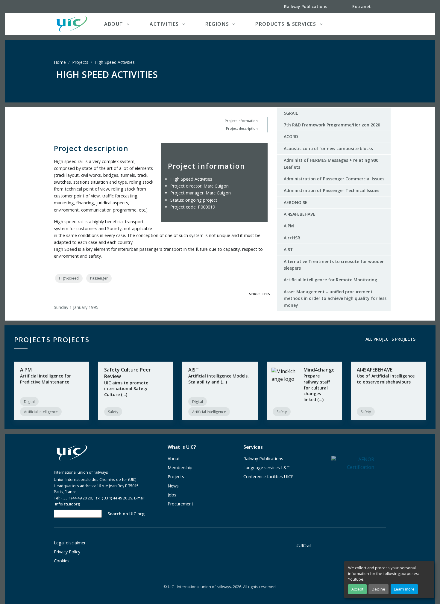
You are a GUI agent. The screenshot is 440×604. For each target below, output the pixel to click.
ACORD (291, 136)
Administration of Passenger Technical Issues (331, 190)
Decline (378, 589)
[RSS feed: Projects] (425, 339)
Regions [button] (217, 24)
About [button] (113, 24)
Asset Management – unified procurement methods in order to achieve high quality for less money (335, 298)
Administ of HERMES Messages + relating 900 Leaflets (331, 163)
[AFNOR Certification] (352, 463)
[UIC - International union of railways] (72, 453)
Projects (80, 62)
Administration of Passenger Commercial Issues (334, 179)
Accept (357, 589)
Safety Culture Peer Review (127, 373)
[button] (373, 23)
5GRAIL (291, 113)
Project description (242, 128)
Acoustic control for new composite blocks (328, 148)
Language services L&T (266, 467)
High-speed (69, 278)
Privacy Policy (67, 552)
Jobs (172, 495)
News (173, 486)
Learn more (404, 589)
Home (60, 62)
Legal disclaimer (70, 543)
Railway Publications (263, 458)
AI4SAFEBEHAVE (299, 214)
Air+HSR (292, 238)
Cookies (61, 561)
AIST (288, 249)
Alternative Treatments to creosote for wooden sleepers (334, 265)
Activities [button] (164, 24)
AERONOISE (295, 202)
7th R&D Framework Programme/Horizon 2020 (332, 125)
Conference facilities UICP (268, 476)
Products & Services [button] (285, 24)
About (174, 458)
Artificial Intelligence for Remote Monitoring (330, 280)
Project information (241, 120)
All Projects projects (389, 339)
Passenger (99, 278)
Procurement (180, 504)
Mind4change (319, 369)
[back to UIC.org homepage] (72, 24)
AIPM (289, 226)
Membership (180, 467)
